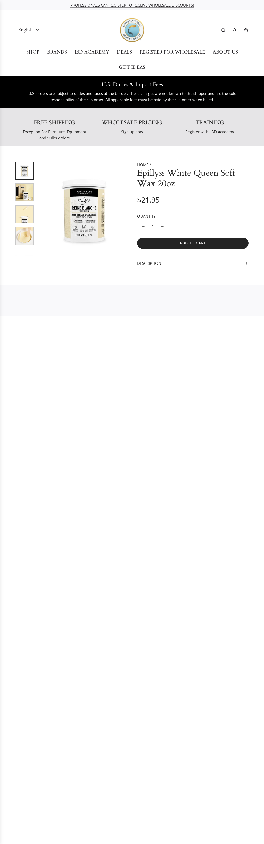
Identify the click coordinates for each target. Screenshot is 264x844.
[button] (41, 209)
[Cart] (246, 30)
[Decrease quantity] (143, 226)
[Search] (223, 30)
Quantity (146, 216)
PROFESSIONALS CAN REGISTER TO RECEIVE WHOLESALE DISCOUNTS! (132, 5)
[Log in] (234, 30)
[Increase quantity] (162, 226)
